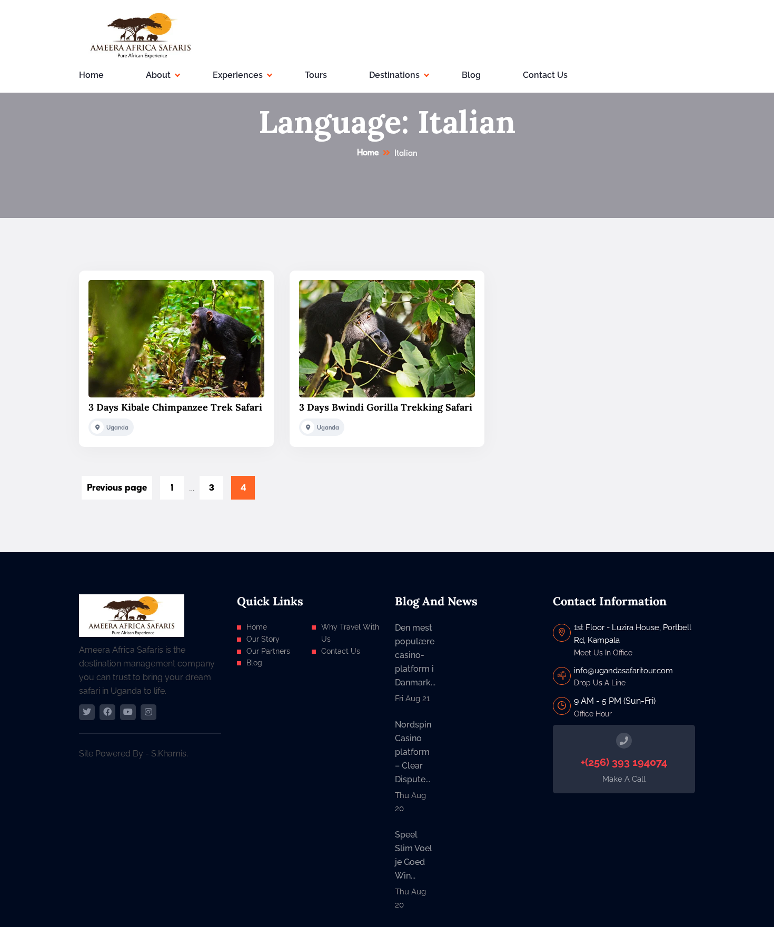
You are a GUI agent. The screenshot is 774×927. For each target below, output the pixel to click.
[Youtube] (128, 712)
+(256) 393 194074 (624, 762)
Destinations (394, 75)
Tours (316, 75)
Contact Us (545, 75)
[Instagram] (148, 712)
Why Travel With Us (350, 633)
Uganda (117, 427)
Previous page (117, 487)
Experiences (238, 75)
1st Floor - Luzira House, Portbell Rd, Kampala (632, 634)
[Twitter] (87, 712)
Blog (471, 75)
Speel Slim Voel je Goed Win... (413, 855)
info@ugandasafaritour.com (623, 670)
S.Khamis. (169, 754)
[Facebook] (107, 712)
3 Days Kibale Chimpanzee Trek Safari (175, 407)
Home (91, 75)
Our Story (263, 639)
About (158, 75)
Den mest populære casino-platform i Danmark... (415, 655)
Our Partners (268, 651)
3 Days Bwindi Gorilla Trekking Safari (385, 407)
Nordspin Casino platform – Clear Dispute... (413, 752)
